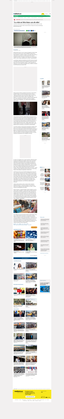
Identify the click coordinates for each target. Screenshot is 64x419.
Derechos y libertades (34, 17)
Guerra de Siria (29, 224)
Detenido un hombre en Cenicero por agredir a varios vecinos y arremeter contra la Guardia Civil (45, 237)
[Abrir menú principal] (50, 13)
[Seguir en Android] (41, 392)
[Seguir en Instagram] (45, 397)
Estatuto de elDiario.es (43, 280)
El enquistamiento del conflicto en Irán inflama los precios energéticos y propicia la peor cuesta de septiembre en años (19, 374)
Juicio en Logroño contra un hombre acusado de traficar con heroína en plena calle (45, 245)
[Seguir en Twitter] (42, 397)
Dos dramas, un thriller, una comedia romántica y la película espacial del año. (31, 295)
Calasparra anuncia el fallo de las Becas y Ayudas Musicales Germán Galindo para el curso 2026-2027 (45, 220)
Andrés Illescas (15, 331)
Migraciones (14, 17)
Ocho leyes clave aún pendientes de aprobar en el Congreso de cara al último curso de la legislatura (31, 363)
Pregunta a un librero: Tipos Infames (19, 294)
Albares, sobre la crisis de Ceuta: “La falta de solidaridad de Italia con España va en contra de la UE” (19, 341)
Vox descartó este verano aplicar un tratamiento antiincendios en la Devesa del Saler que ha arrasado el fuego (46, 138)
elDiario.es (43, 120)
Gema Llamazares (15, 49)
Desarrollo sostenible (20, 17)
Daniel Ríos (27, 365)
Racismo (25, 17)
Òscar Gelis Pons (15, 354)
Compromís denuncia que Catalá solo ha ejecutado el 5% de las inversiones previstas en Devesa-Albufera (45, 241)
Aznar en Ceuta (16, 280)
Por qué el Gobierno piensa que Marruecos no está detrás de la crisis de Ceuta (31, 270)
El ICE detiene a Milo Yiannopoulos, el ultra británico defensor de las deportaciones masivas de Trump (19, 363)
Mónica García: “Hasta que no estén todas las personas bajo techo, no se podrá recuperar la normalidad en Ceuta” (31, 341)
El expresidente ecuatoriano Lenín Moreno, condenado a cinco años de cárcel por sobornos (45, 224)
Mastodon (40, 400)
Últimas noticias (42, 217)
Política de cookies (25, 400)
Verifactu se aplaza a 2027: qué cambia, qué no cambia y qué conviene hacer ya (42, 183)
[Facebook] (28, 30)
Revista (31, 400)
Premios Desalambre (40, 17)
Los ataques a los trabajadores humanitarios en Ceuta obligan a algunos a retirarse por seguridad (31, 281)
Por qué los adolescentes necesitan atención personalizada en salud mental (42, 174)
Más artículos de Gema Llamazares (18, 284)
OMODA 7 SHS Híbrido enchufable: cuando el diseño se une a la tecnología (42, 179)
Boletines (33, 400)
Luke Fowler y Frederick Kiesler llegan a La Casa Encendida (18, 306)
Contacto (28, 400)
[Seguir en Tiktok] (47, 397)
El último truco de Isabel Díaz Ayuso (19, 269)
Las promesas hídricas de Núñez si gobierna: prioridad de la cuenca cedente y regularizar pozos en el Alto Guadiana (45, 228)
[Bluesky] (30, 30)
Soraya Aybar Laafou (28, 282)
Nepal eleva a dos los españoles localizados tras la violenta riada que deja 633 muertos (32, 19)
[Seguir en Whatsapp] (48, 397)
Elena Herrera (43, 109)
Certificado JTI (36, 400)
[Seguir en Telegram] (44, 397)
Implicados (29, 17)
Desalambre (16, 15)
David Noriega (27, 343)
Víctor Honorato (27, 271)
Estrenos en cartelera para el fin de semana (31, 306)
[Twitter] (31, 30)
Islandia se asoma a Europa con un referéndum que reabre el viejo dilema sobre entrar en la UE (19, 352)
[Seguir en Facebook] (43, 397)
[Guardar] (35, 30)
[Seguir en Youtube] (46, 397)
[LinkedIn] (33, 30)
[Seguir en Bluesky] (41, 397)
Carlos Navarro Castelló (44, 140)
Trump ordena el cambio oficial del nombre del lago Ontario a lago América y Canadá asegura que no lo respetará (45, 118)
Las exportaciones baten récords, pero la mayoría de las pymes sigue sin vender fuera (42, 188)
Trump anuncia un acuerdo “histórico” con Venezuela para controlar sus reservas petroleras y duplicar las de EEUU (19, 318)
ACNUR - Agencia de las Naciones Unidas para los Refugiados (20, 224)
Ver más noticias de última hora (44, 253)
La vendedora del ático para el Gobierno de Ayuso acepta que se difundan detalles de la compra (46, 86)
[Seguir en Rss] (49, 397)
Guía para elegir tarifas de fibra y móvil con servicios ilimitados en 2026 (42, 170)
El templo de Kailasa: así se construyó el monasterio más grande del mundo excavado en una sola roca (45, 232)
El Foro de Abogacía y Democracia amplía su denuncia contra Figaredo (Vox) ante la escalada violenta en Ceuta (46, 107)
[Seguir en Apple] (42, 392)
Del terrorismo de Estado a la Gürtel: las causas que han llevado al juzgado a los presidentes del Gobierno (31, 374)
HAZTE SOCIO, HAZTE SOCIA (30, 396)
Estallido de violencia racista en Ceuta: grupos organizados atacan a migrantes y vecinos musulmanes (19, 330)
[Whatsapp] (27, 30)
